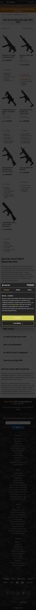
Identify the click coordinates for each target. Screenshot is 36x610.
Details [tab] (18, 290)
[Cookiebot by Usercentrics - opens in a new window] (26, 285)
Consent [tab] (6, 290)
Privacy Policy (14, 304)
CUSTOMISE (17, 323)
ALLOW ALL (18, 318)
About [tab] (29, 290)
